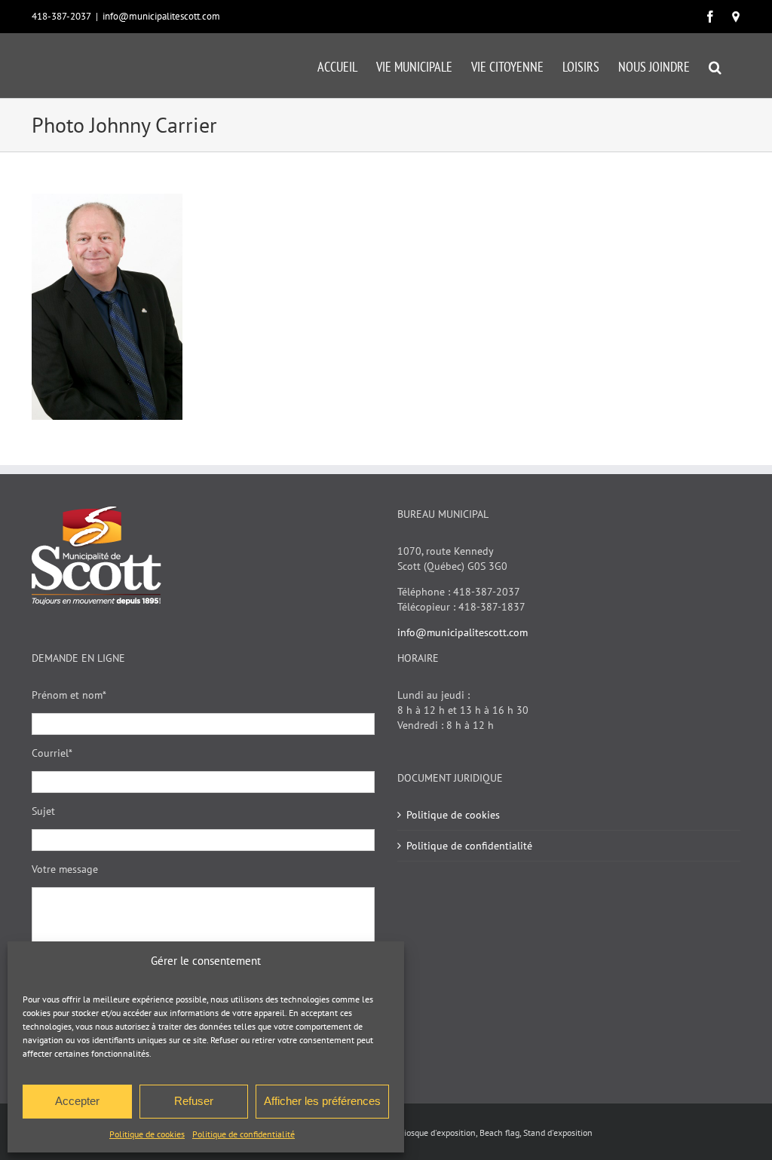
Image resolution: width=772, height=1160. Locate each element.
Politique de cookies (147, 1134)
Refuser (193, 1100)
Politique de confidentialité (243, 1134)
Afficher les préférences (322, 1100)
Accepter (77, 1100)
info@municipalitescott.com (161, 16)
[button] (715, 65)
